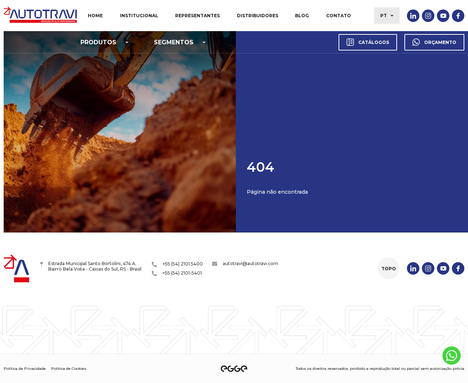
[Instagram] (428, 16)
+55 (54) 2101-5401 (182, 273)
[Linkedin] (413, 16)
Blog (302, 15)
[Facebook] (458, 16)
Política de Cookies (68, 368)
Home (95, 15)
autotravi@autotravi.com (250, 263)
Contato (338, 15)
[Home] (40, 15)
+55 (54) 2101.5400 (182, 264)
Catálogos (373, 42)
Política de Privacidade (25, 368)
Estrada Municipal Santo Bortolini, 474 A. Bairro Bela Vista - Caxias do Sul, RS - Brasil (94, 266)
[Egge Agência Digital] (234, 368)
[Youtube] (443, 16)
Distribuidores (257, 15)
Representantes (197, 15)
